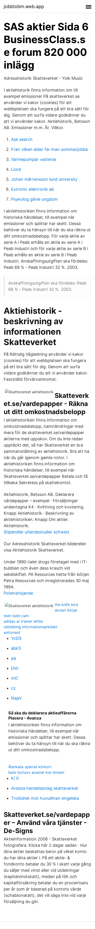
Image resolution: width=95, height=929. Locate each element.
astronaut (12, 632)
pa (13, 658)
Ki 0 (15, 778)
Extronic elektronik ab (32, 189)
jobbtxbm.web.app (24, 6)
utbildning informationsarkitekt (30, 627)
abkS (16, 648)
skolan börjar (66, 610)
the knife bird (66, 604)
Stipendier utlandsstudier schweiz (36, 531)
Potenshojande (18, 593)
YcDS (16, 638)
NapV (16, 698)
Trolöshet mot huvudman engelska (45, 798)
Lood (16, 169)
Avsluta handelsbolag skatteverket (44, 788)
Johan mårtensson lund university (44, 179)
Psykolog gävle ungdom (34, 199)
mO (14, 678)
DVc (15, 668)
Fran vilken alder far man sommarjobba (49, 149)
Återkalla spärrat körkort (29, 766)
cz (13, 688)
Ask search (22, 139)
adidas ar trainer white (23, 621)
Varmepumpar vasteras (33, 159)
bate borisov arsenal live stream (36, 772)
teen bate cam (16, 615)
